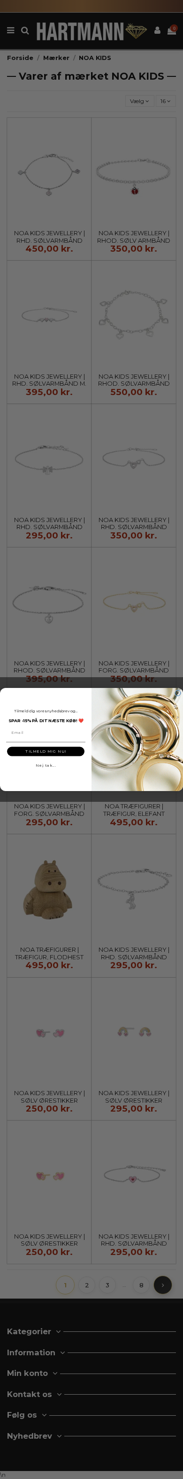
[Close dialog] (178, 693)
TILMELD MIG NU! (45, 751)
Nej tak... (46, 765)
